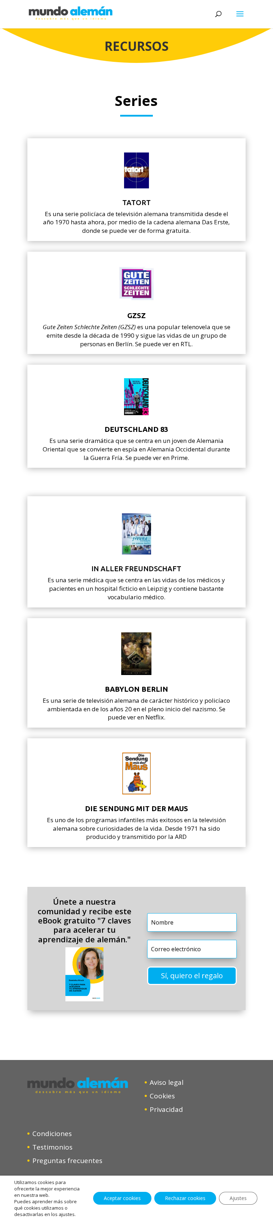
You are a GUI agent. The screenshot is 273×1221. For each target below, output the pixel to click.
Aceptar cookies (122, 1198)
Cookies (162, 1095)
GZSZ (136, 315)
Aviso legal (166, 1082)
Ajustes (238, 1198)
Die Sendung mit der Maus (136, 808)
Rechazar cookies (185, 1198)
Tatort (136, 202)
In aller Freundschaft (136, 568)
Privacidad (166, 1109)
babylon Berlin (136, 689)
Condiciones (52, 1133)
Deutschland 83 (136, 429)
